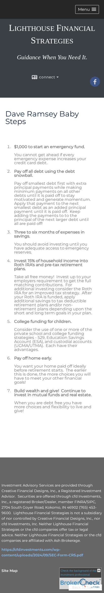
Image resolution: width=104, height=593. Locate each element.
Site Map (10, 570)
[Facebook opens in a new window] (95, 85)
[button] (87, 9)
